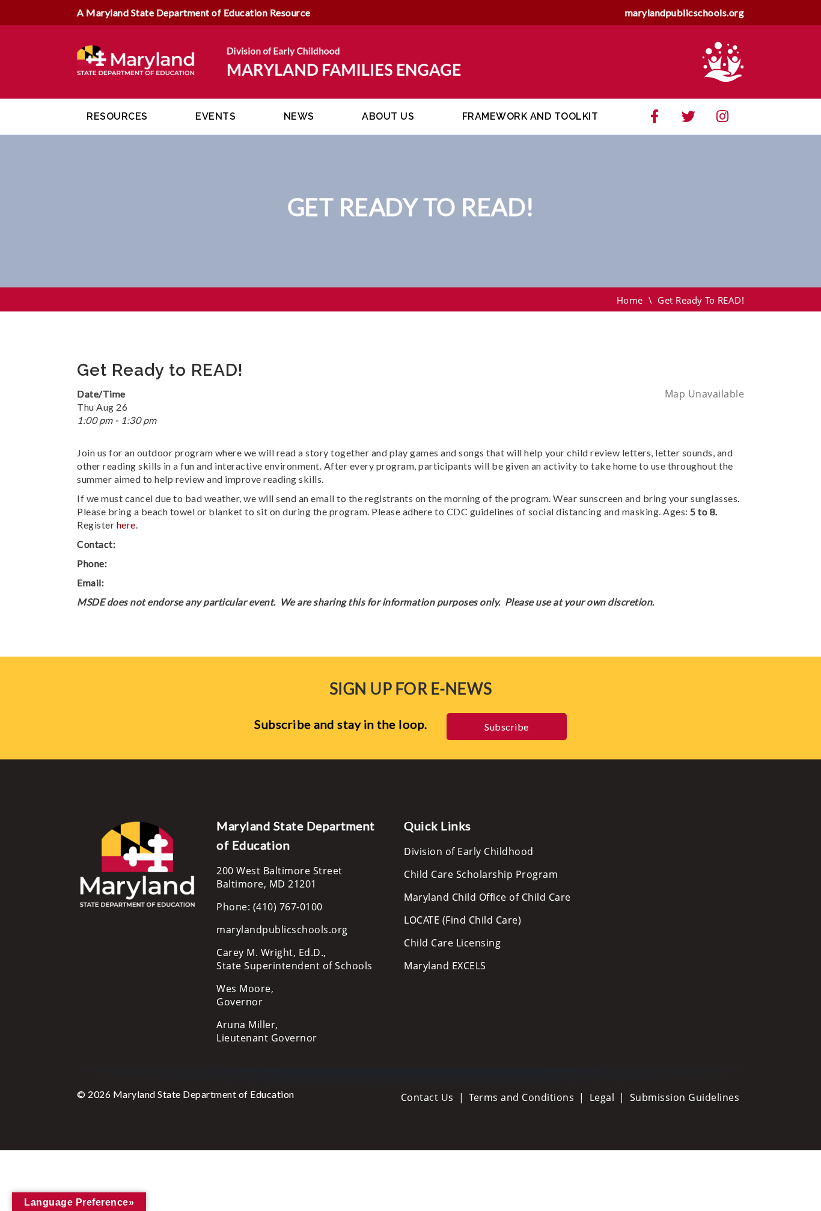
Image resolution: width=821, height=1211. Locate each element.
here (126, 524)
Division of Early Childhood (469, 851)
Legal (602, 1097)
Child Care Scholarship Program (481, 874)
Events (215, 116)
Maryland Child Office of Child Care (487, 897)
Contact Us (427, 1097)
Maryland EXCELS (445, 965)
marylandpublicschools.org (685, 12)
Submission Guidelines (685, 1097)
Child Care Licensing (452, 942)
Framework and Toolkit (530, 116)
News (299, 116)
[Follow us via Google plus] (722, 117)
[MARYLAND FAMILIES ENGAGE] (269, 60)
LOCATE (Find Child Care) (462, 920)
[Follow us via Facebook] (654, 117)
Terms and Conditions (521, 1097)
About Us (388, 116)
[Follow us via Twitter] (689, 117)
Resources (117, 116)
